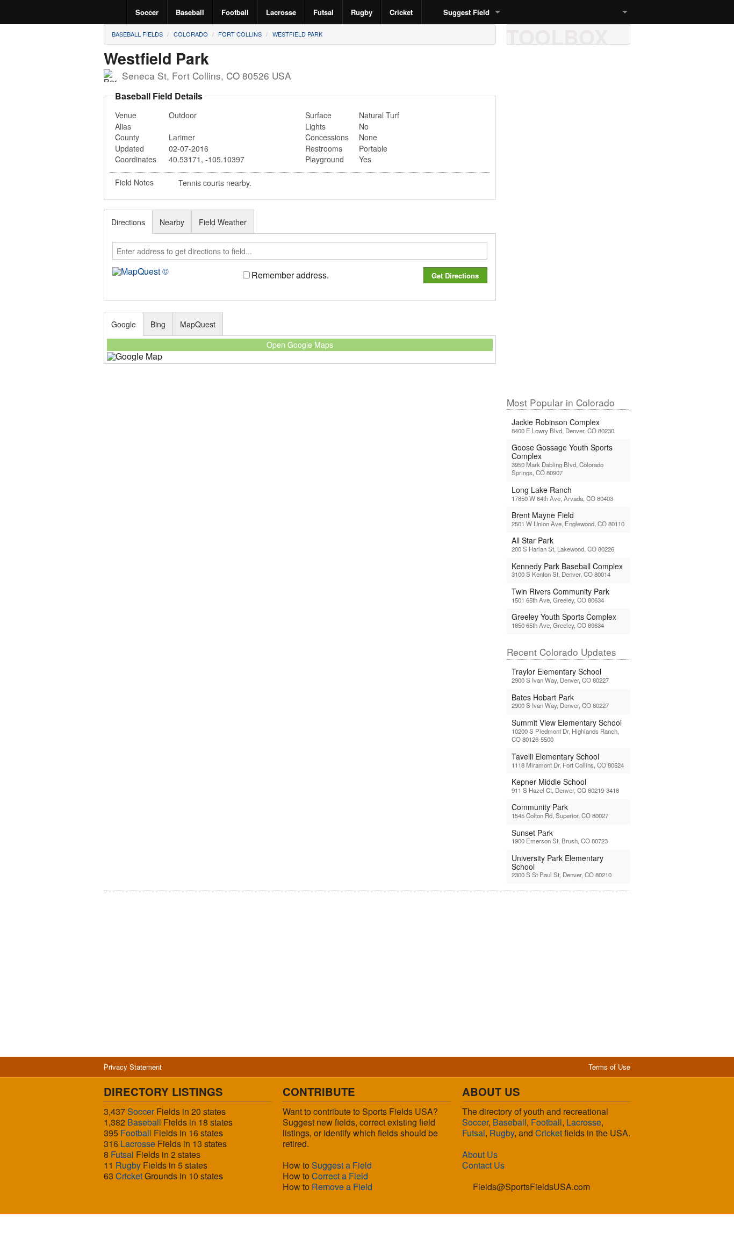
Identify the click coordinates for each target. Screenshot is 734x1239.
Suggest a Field (342, 1165)
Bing (157, 324)
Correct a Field (340, 1176)
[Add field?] (574, 34)
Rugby (361, 12)
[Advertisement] (568, 225)
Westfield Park (297, 34)
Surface (318, 115)
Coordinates (135, 159)
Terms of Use (609, 1067)
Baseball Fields (137, 34)
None (368, 137)
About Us (480, 1154)
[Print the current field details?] (519, 34)
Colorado (191, 34)
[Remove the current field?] (592, 34)
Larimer (182, 137)
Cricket (401, 12)
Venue (125, 115)
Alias (123, 126)
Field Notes (134, 182)
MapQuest (197, 324)
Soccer (147, 12)
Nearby (172, 222)
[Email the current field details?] (537, 34)
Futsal (323, 12)
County (127, 137)
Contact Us (483, 1165)
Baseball (190, 12)
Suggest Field (466, 12)
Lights (315, 126)
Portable (373, 148)
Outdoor (183, 115)
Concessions (327, 137)
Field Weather (223, 222)
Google (123, 324)
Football (235, 12)
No (364, 126)
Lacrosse (281, 12)
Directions (128, 222)
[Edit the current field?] (555, 34)
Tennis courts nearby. (214, 183)
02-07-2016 (188, 148)
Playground (324, 159)
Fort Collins (240, 34)
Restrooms (323, 148)
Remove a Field (342, 1186)
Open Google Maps (300, 344)
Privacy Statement (133, 1067)
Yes (365, 159)
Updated (129, 148)
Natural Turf (379, 115)
